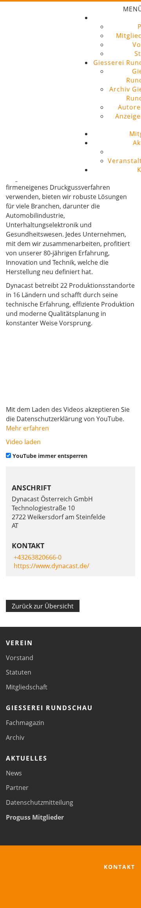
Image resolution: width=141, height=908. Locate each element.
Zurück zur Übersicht (43, 606)
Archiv (15, 737)
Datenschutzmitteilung (39, 802)
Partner (17, 787)
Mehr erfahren (27, 428)
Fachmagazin (25, 722)
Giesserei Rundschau (49, 707)
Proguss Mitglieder (35, 817)
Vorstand (19, 657)
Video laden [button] (23, 442)
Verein (19, 643)
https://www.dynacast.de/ (51, 566)
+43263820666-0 (37, 557)
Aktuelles (26, 758)
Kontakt (119, 866)
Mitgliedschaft (26, 687)
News (14, 773)
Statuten (18, 672)
